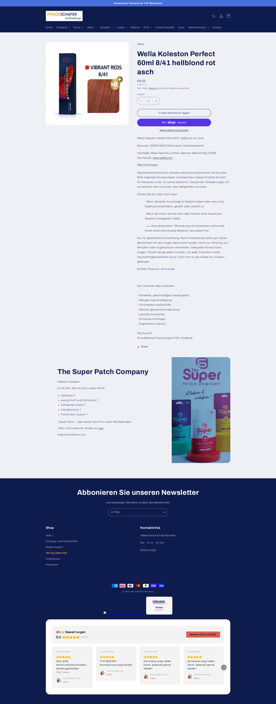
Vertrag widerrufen (56, 553)
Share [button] (144, 346)
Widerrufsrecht (54, 547)
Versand (153, 88)
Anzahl (140, 94)
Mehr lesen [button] (63, 672)
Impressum (52, 564)
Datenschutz (53, 559)
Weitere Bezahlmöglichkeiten (174, 130)
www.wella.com (163, 158)
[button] (62, 27)
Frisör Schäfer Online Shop (141, 592)
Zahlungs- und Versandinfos (61, 541)
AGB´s (49, 535)
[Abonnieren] (164, 512)
